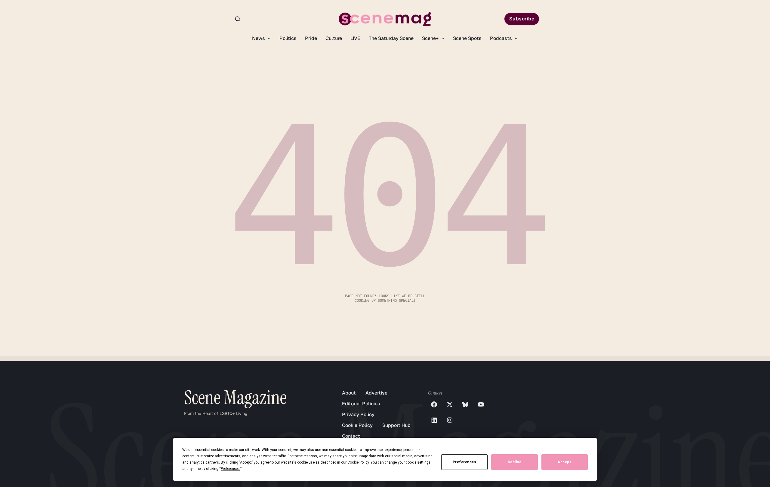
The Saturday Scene (391, 38)
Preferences (464, 462)
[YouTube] (481, 404)
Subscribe (521, 19)
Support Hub (396, 425)
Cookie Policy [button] (358, 462)
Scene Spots (467, 38)
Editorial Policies (361, 404)
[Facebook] (434, 404)
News (259, 38)
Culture (333, 38)
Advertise (376, 393)
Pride (311, 38)
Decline (515, 462)
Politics (288, 38)
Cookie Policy (357, 425)
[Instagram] (450, 420)
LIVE (355, 38)
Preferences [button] (230, 469)
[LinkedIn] (434, 420)
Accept (564, 462)
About (349, 393)
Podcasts (501, 38)
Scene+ (431, 38)
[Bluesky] (465, 404)
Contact (351, 436)
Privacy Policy (358, 414)
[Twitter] (450, 404)
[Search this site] (237, 19)
